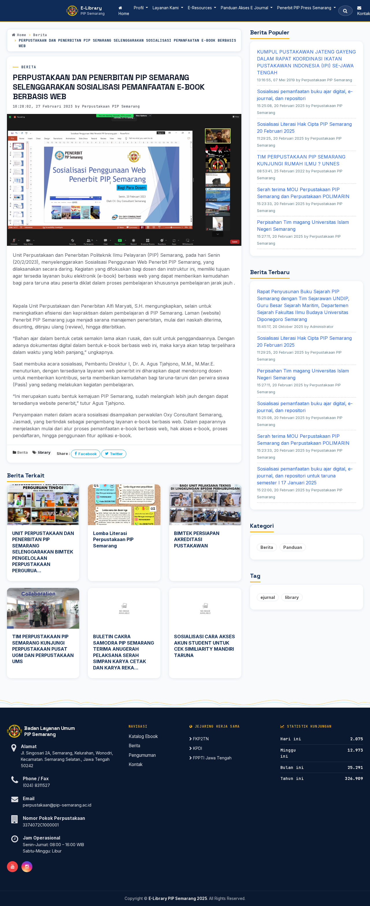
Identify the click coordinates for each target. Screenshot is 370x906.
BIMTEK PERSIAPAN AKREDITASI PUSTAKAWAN (196, 539)
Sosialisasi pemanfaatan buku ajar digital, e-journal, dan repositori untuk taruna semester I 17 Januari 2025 (305, 476)
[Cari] (345, 10)
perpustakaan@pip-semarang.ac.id (57, 804)
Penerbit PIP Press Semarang (304, 7)
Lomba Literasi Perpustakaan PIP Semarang (113, 539)
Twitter (116, 454)
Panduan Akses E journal (245, 7)
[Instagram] (26, 866)
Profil (139, 7)
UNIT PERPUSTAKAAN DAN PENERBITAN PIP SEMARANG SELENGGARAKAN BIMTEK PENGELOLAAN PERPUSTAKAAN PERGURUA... (43, 552)
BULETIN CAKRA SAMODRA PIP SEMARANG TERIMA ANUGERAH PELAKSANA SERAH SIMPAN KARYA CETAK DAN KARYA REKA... (123, 652)
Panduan (292, 547)
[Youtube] (12, 866)
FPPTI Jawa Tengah (212, 757)
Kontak (136, 764)
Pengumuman (142, 755)
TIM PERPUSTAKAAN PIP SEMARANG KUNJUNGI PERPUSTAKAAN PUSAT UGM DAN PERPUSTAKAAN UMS (43, 649)
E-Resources (200, 7)
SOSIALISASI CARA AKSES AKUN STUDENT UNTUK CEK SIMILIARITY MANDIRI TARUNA (204, 646)
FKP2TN (200, 738)
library (292, 597)
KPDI (197, 748)
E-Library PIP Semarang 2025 (178, 898)
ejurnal (267, 597)
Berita (40, 34)
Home (125, 13)
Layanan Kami (166, 7)
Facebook (87, 454)
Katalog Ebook (143, 736)
